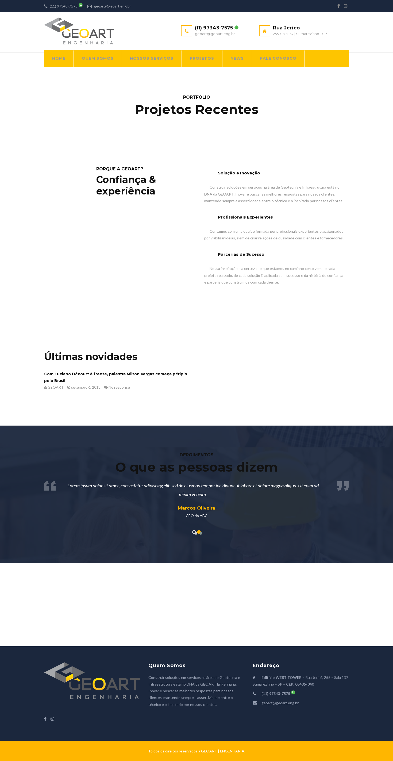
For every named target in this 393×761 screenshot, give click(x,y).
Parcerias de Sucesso (241, 254)
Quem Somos (98, 58)
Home (59, 58)
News (237, 58)
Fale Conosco (278, 58)
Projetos (202, 58)
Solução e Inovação (239, 172)
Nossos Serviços (152, 58)
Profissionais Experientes (245, 217)
